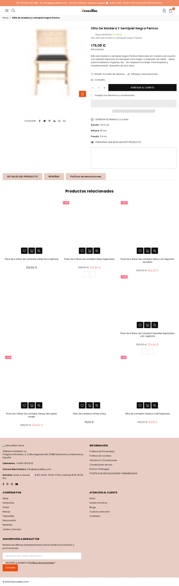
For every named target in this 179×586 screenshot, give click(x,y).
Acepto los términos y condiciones (114, 95)
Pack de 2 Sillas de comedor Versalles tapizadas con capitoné (147, 335)
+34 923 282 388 (28, 3)
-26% (124, 202)
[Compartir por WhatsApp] (59, 120)
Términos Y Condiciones (103, 460)
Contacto (95, 516)
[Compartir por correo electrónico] (64, 120)
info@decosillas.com (55, 3)
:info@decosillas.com (38, 469)
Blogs (93, 507)
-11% (124, 357)
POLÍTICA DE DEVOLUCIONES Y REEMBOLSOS (113, 473)
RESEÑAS (54, 176)
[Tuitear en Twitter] (44, 120)
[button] (134, 103)
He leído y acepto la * (31, 562)
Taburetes (8, 516)
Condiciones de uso (101, 464)
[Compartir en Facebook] (39, 120)
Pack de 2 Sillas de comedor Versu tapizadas (89, 259)
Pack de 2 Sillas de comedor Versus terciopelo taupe (31, 415)
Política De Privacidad (102, 451)
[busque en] (13, 10)
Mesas (6, 511)
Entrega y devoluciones (144, 74)
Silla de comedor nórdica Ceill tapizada (147, 413)
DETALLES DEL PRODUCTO (22, 176)
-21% (66, 202)
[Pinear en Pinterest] (49, 120)
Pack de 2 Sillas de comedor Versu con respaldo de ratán (147, 260)
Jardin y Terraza (12, 529)
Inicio (5, 17)
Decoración (9, 520)
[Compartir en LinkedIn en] (54, 120)
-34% (124, 276)
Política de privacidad (41, 562)
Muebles (7, 524)
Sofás (6, 507)
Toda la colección (100, 511)
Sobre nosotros (98, 502)
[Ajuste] (164, 10)
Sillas (5, 498)
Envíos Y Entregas (99, 469)
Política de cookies (100, 455)
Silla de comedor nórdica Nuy (89, 413)
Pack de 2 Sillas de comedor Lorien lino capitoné (31, 259)
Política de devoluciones (85, 176)
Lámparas (8, 502)
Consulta (99, 79)
